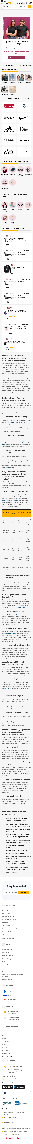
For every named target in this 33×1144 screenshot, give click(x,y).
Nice (3, 1044)
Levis (9, 688)
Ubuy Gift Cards (7, 968)
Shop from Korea (9, 1120)
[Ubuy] (8, 3)
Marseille (5, 1038)
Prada (24, 443)
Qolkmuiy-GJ (26, 236)
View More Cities (8, 1057)
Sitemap (5, 923)
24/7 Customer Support (16, 1066)
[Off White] (9, 118)
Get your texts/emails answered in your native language (16, 1070)
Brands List (6, 953)
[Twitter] (15, 1138)
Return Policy (6, 959)
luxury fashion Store (19, 607)
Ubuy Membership (8, 938)
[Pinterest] (18, 1138)
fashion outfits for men (14, 615)
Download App (7, 949)
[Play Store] (19, 1087)
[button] (18, 3)
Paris (4, 1032)
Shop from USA (8, 1112)
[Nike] (24, 118)
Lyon (3, 1035)
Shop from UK (19, 1112)
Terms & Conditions (10, 1131)
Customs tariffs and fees (10, 929)
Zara (8, 467)
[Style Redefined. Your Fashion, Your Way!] (16, 28)
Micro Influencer (7, 935)
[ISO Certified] (20, 1103)
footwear (12, 443)
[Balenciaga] (24, 140)
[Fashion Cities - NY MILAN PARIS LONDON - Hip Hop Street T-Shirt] (6, 328)
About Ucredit (7, 965)
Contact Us (6, 913)
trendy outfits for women (19, 422)
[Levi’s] (9, 107)
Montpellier (6, 1054)
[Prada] (9, 140)
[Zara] (9, 152)
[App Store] (7, 1087)
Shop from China (22, 1120)
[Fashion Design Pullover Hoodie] (7, 268)
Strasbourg (6, 1050)
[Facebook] (4, 1138)
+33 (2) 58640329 (10, 1079)
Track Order (6, 926)
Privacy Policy (22, 1131)
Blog (3, 971)
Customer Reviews (8, 956)
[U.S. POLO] (24, 107)
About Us (5, 910)
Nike (3, 444)
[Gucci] (24, 152)
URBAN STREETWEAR (25, 324)
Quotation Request (8, 916)
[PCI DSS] (6, 1103)
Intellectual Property (9, 919)
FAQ (3, 962)
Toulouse (5, 1041)
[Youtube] (11, 1138)
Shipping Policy (7, 932)
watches (4, 443)
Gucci (4, 500)
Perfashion (26, 339)
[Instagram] (7, 1138)
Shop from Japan (9, 1115)
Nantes (4, 1047)
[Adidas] (9, 129)
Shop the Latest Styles (17, 58)
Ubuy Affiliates (7, 979)
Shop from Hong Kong (10, 1117)
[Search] (29, 6)
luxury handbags (13, 633)
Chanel (15, 500)
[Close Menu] (2, 4)
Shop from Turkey (9, 1123)
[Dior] (24, 129)
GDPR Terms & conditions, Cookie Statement (13, 975)
